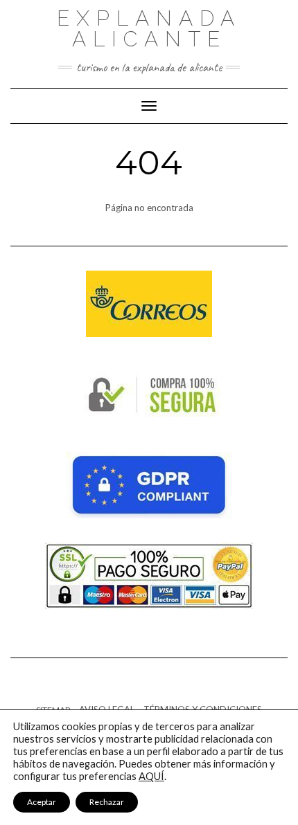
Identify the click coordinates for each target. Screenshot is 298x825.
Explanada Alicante (149, 28)
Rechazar (106, 802)
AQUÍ (151, 776)
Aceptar (41, 802)
